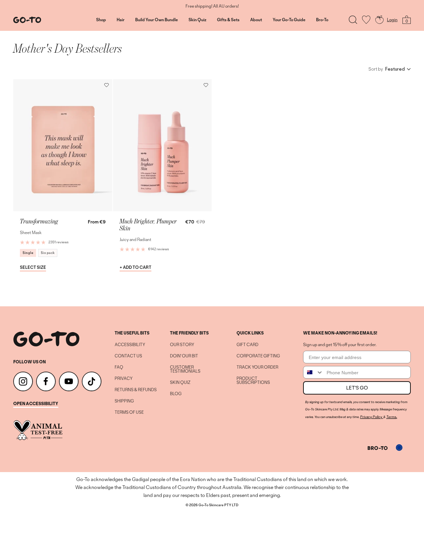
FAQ (119, 367)
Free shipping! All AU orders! (212, 6)
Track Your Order (257, 367)
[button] (106, 85)
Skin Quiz (197, 20)
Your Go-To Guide (289, 20)
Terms (391, 417)
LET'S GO (357, 388)
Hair (121, 20)
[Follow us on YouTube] (69, 381)
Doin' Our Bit (184, 356)
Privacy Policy (371, 417)
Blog (176, 394)
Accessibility (130, 345)
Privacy (123, 379)
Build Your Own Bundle (156, 20)
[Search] (353, 20)
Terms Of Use (129, 412)
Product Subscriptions (253, 381)
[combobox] (313, 372)
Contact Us (128, 356)
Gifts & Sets (228, 20)
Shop (101, 20)
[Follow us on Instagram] (23, 381)
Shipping (124, 401)
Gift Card (247, 345)
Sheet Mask (31, 232)
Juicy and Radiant (135, 239)
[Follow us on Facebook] (46, 381)
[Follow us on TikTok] (91, 381)
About (256, 20)
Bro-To (322, 20)
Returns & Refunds (136, 390)
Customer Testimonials (185, 369)
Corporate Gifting (258, 356)
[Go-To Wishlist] (366, 20)
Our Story (182, 345)
